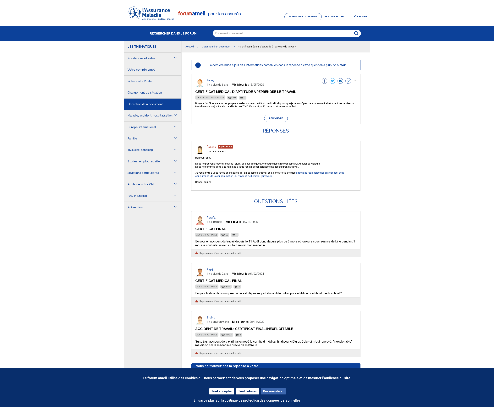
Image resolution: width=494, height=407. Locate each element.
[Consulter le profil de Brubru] (200, 323)
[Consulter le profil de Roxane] (200, 153)
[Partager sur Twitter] (332, 81)
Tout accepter (221, 391)
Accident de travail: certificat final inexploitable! (244, 329)
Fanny (210, 80)
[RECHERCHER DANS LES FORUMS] (356, 33)
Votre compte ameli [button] (141, 69)
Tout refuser (247, 391)
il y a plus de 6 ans (216, 151)
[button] (247, 20)
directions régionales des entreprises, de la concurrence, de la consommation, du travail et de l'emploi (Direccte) (269, 174)
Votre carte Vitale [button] (140, 81)
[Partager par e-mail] (340, 81)
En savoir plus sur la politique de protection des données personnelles (247, 400)
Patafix (211, 217)
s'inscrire (360, 16)
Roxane (211, 146)
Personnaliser (273, 391)
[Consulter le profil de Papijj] (200, 275)
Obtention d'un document (210, 98)
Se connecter (334, 16)
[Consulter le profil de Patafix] (200, 223)
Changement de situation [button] (145, 92)
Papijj (210, 269)
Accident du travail (206, 235)
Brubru (211, 317)
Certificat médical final (218, 281)
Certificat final (210, 229)
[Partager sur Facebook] (324, 81)
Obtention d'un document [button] (145, 104)
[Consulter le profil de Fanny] (200, 86)
